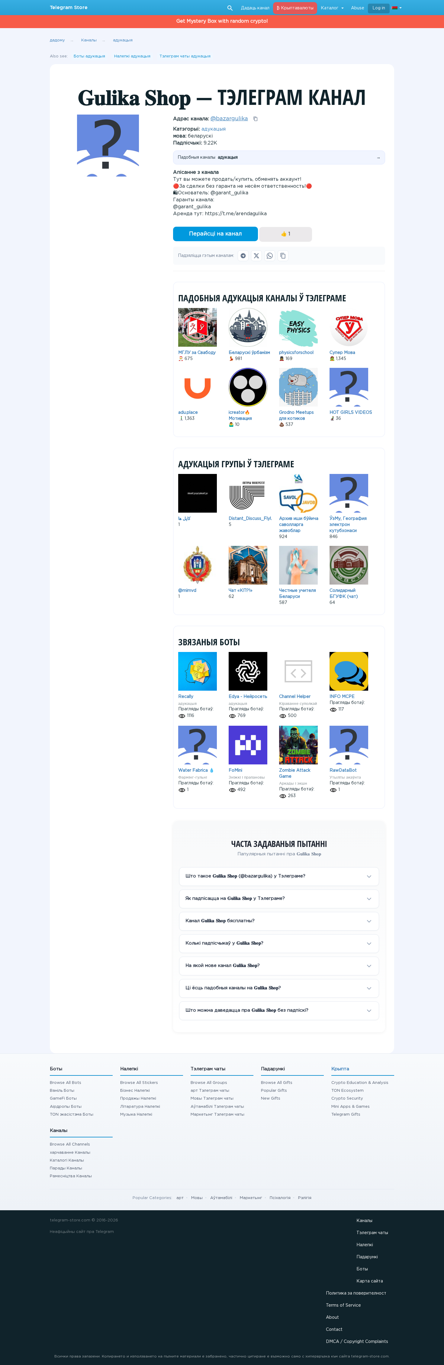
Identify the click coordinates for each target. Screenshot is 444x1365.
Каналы (364, 1221)
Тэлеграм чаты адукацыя (185, 56)
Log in (378, 8)
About (332, 1317)
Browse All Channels (70, 1144)
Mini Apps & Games (350, 1106)
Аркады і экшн (293, 783)
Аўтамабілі (221, 1198)
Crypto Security (347, 1098)
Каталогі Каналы (67, 1160)
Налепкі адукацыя (132, 56)
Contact (334, 1329)
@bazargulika (229, 118)
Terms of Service (343, 1305)
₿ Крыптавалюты (295, 8)
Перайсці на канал (215, 234)
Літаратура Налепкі (140, 1106)
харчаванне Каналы (70, 1152)
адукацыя (213, 129)
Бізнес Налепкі (135, 1090)
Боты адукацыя (89, 56)
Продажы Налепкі (138, 1098)
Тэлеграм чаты (372, 1233)
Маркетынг (251, 1198)
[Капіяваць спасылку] (283, 255)
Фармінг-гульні (192, 777)
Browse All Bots (65, 1083)
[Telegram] (243, 255)
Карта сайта (369, 1281)
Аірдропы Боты (66, 1106)
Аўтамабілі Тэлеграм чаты (217, 1106)
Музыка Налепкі (136, 1114)
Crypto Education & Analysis (359, 1083)
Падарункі (367, 1257)
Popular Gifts (274, 1090)
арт (180, 1198)
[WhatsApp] (269, 255)
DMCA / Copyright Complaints (357, 1342)
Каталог (329, 8)
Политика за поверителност (356, 1293)
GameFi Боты (63, 1098)
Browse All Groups (209, 1083)
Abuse (357, 8)
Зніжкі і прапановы (247, 777)
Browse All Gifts (276, 1083)
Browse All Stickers (139, 1083)
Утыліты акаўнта (345, 777)
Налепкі (364, 1245)
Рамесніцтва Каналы (71, 1176)
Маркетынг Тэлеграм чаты (217, 1114)
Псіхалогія (280, 1198)
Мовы (197, 1198)
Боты (362, 1269)
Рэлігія (304, 1198)
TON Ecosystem (347, 1090)
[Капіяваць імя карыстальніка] (255, 119)
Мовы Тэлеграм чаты (212, 1098)
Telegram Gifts (345, 1114)
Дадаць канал (255, 8)
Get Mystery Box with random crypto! (222, 21)
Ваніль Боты (62, 1090)
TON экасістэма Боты (71, 1114)
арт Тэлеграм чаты (210, 1090)
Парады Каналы (66, 1168)
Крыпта (340, 1069)
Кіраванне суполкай (298, 703)
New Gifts (270, 1098)
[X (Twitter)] (256, 255)
